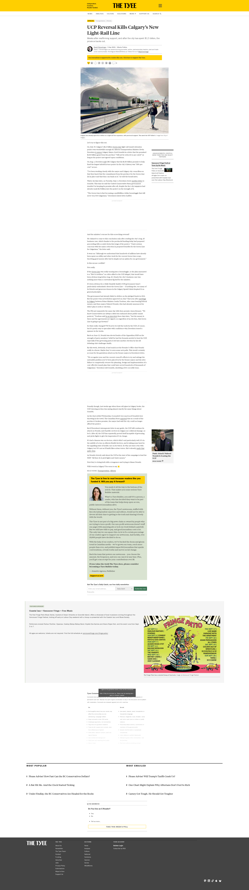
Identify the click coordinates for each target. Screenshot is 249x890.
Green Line (117, 147)
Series (86, 863)
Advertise (58, 860)
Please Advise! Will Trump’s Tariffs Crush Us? (152, 776)
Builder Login (118, 845)
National (87, 854)
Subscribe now (140, 589)
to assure (98, 152)
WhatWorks (88, 866)
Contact (58, 854)
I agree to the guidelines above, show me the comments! (117, 692)
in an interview (111, 316)
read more (157, 461)
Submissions (59, 868)
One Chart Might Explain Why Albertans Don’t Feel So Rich (159, 784)
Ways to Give (59, 871)
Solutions (121, 14)
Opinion (91, 21)
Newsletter (59, 848)
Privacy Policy (60, 866)
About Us (58, 845)
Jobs (57, 863)
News (90, 14)
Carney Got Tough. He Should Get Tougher (151, 793)
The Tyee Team (60, 851)
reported (123, 418)
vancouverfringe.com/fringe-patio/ (95, 633)
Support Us (144, 14)
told (104, 161)
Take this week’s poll (117, 827)
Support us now (96, 575)
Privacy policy (90, 592)
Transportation (100, 21)
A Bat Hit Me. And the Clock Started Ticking (52, 784)
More (132, 14)
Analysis (100, 14)
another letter (137, 181)
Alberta (109, 21)
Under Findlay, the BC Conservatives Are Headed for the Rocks (61, 793)
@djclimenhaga (143, 52)
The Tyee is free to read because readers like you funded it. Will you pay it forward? (116, 480)
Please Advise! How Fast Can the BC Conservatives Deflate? (59, 776)
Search (156, 14)
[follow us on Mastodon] (99, 63)
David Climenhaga (100, 47)
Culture (110, 14)
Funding (58, 857)
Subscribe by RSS (119, 848)
